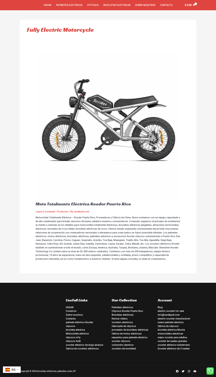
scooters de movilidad (124, 348)
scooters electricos (122, 322)
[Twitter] (183, 371)
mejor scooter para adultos (172, 337)
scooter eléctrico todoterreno (174, 345)
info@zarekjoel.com (169, 314)
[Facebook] (177, 371)
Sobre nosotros (145, 5)
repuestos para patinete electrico (130, 337)
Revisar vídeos (120, 318)
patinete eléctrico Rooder (79, 322)
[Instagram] (189, 371)
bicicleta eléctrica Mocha (171, 329)
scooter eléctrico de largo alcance (84, 345)
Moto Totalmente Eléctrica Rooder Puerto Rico (83, 204)
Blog (160, 307)
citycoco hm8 (73, 341)
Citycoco (93, 5)
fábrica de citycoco (168, 326)
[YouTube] (195, 371)
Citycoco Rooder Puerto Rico (127, 311)
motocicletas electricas (170, 333)
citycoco (70, 326)
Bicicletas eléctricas (116, 5)
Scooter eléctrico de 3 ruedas (174, 348)
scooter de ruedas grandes (172, 341)
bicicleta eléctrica (75, 329)
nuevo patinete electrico (171, 322)
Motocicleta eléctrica (77, 333)
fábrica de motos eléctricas (127, 333)
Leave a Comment (45, 211)
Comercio (71, 311)
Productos (62, 211)
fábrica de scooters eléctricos (82, 348)
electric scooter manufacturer (174, 318)
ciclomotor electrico (123, 345)
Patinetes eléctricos (69, 5)
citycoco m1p (73, 337)
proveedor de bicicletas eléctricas (130, 329)
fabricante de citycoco (124, 326)
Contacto (166, 5)
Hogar (47, 5)
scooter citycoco (121, 341)
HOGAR (70, 307)
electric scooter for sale (171, 311)
